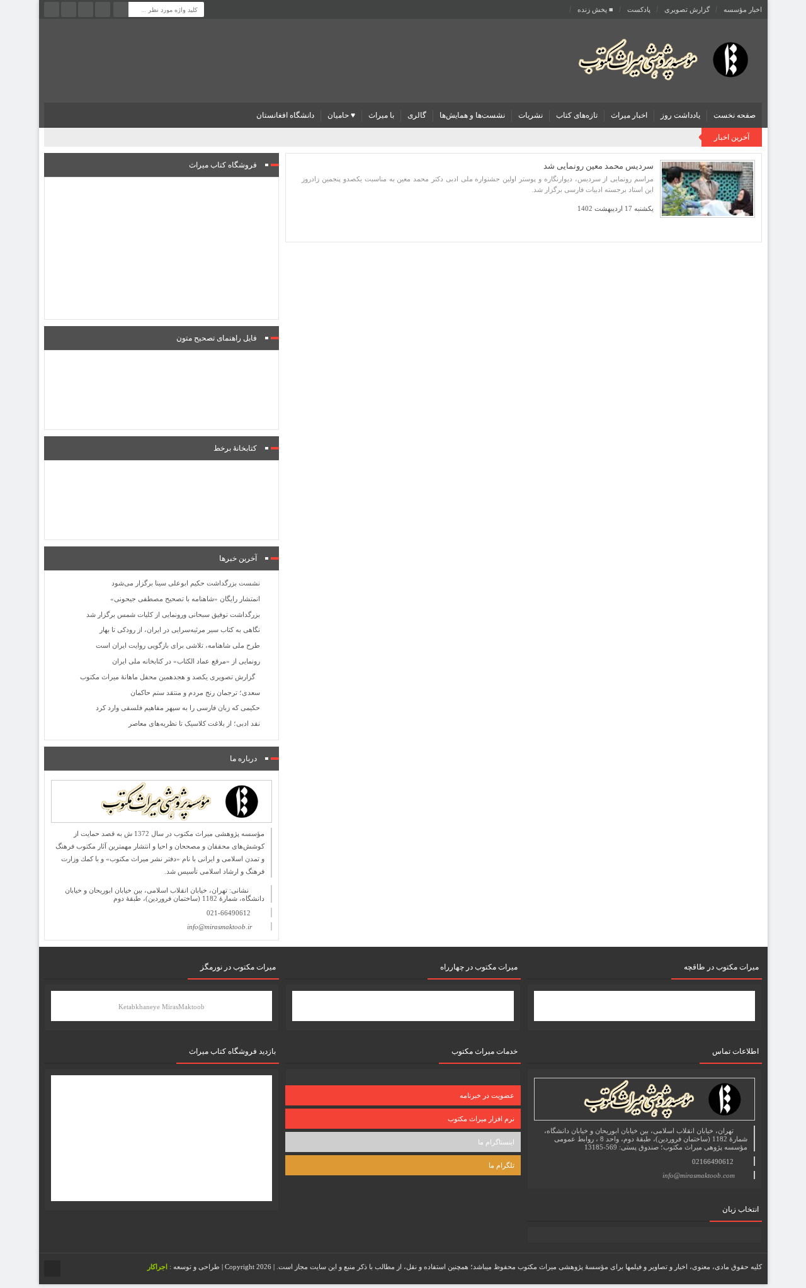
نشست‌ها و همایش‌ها (472, 115)
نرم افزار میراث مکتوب (481, 1118)
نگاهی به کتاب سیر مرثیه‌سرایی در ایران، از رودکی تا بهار (179, 629)
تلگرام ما (501, 1165)
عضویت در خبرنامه (487, 1095)
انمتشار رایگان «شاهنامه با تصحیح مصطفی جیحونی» (185, 598)
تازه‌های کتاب (577, 115)
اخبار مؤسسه (743, 9)
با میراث (381, 115)
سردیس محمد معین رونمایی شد (598, 166)
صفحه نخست (734, 115)
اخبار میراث (629, 115)
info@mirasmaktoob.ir (219, 926)
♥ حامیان (341, 115)
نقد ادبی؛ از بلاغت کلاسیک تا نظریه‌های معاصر (194, 723)
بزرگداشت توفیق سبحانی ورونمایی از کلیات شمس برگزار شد (173, 614)
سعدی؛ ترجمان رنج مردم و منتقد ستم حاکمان (195, 692)
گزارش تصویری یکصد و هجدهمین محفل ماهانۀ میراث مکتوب (167, 677)
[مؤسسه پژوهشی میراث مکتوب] (643, 59)
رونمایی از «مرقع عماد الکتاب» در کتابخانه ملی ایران (186, 661)
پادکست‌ (638, 9)
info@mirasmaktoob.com (698, 1175)
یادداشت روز (680, 115)
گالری (416, 115)
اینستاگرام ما (496, 1142)
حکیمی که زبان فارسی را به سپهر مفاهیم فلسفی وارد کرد (178, 707)
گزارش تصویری (687, 9)
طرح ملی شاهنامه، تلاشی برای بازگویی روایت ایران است (178, 645)
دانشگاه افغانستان (285, 115)
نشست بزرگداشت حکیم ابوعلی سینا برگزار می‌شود (185, 583)
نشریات (530, 115)
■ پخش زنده (595, 9)
